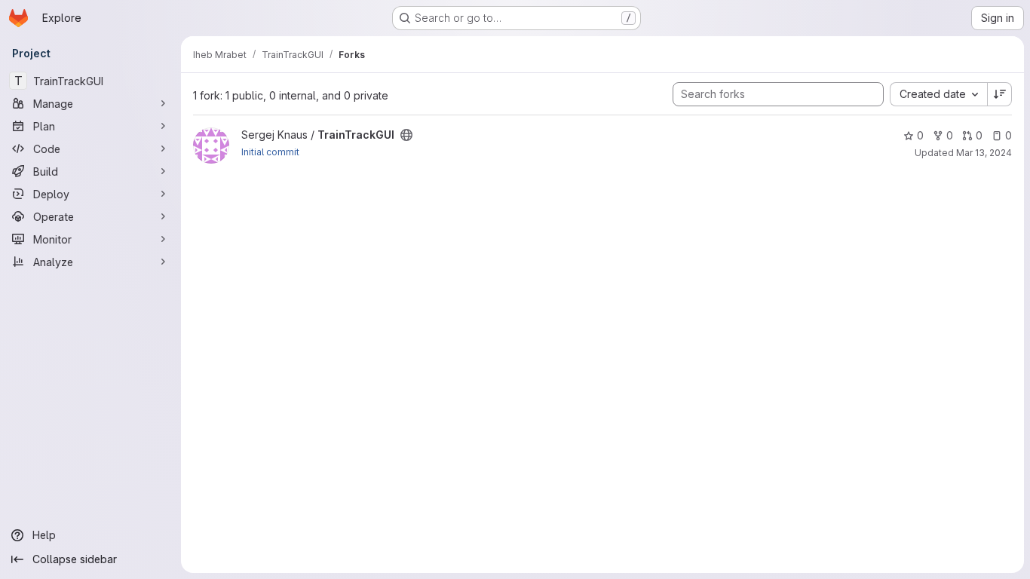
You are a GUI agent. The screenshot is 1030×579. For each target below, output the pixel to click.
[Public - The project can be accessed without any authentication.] (406, 135)
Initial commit (270, 152)
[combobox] (938, 94)
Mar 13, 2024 (984, 152)
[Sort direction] (1000, 94)
